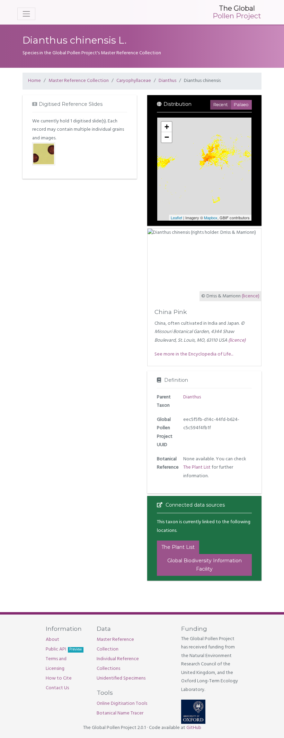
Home (34, 81)
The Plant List (197, 467)
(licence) (250, 296)
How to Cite (59, 678)
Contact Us (57, 688)
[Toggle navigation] (26, 14)
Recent (220, 104)
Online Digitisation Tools (122, 704)
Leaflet (176, 217)
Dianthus (167, 81)
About (52, 640)
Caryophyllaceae (133, 81)
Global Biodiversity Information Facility (204, 564)
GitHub (193, 728)
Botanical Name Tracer (120, 713)
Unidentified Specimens (121, 678)
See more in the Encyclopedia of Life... (193, 354)
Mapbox (211, 217)
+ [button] (167, 126)
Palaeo (241, 104)
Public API (64, 649)
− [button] (167, 137)
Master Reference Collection (78, 81)
